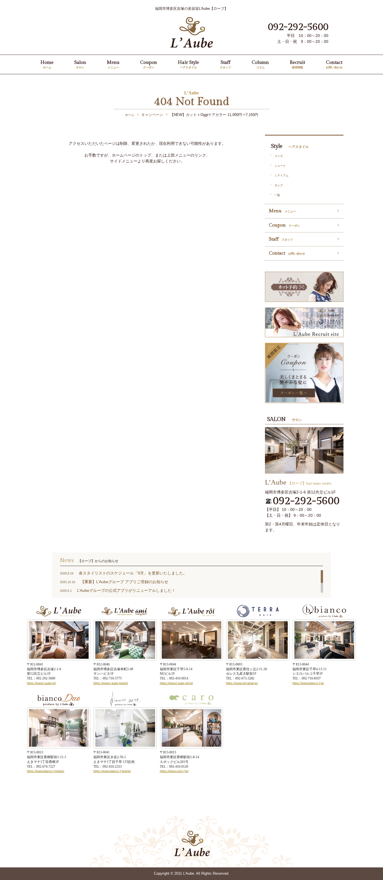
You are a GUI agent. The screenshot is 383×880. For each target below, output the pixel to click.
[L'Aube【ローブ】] (191, 20)
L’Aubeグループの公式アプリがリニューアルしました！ (126, 590)
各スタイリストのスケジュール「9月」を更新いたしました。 (133, 573)
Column (260, 64)
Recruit (297, 64)
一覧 (277, 195)
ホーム (129, 115)
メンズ (278, 155)
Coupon (148, 64)
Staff (225, 64)
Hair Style (188, 64)
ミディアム (281, 175)
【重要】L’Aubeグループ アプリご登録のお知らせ (124, 581)
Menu (113, 64)
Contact (334, 64)
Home (47, 64)
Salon (80, 64)
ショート (280, 165)
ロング (278, 185)
